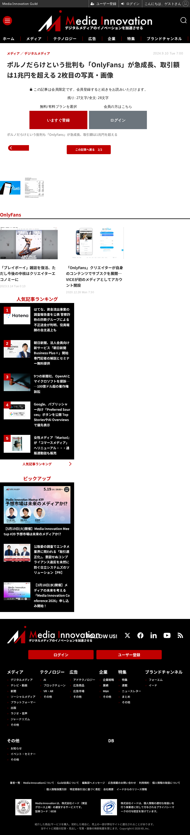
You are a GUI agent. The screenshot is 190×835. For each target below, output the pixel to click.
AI (45, 680)
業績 (105, 685)
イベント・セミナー (23, 754)
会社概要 (108, 789)
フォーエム (156, 680)
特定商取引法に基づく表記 (85, 789)
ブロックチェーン (55, 685)
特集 (131, 38)
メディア (34, 38)
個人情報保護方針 (56, 789)
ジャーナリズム (20, 719)
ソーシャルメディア (23, 696)
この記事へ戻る (88, 149)
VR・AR (48, 691)
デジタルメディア (22, 680)
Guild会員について (68, 782)
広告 (92, 38)
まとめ (126, 696)
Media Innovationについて (38, 782)
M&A (106, 691)
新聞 (13, 691)
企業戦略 (108, 680)
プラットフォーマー (23, 702)
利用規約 (144, 782)
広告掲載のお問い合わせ (122, 782)
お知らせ (16, 748)
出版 (13, 708)
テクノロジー (65, 38)
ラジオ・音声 (19, 713)
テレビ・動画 (19, 685)
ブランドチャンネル (164, 38)
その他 (15, 725)
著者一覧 (15, 782)
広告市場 (78, 691)
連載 (124, 685)
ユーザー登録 (129, 654)
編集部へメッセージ (93, 782)
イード (153, 685)
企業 (112, 38)
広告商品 (78, 685)
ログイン (61, 654)
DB (111, 740)
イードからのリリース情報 (132, 789)
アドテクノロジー (84, 680)
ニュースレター (131, 691)
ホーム (9, 38)
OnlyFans (10, 214)
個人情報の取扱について (166, 782)
